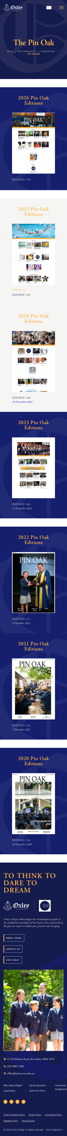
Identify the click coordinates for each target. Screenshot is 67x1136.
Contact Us (13, 949)
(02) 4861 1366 (15, 1066)
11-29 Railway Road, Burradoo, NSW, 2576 (30, 1059)
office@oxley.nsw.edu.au (20, 1073)
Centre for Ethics (37, 1090)
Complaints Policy (53, 1115)
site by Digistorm (54, 1129)
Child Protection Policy (14, 1115)
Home (10, 51)
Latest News (9, 1090)
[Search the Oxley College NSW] (49, 7)
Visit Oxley (12, 959)
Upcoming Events (37, 1085)
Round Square (28, 1121)
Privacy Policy (35, 1115)
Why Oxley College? (12, 1085)
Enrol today (14, 938)
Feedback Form (10, 1121)
